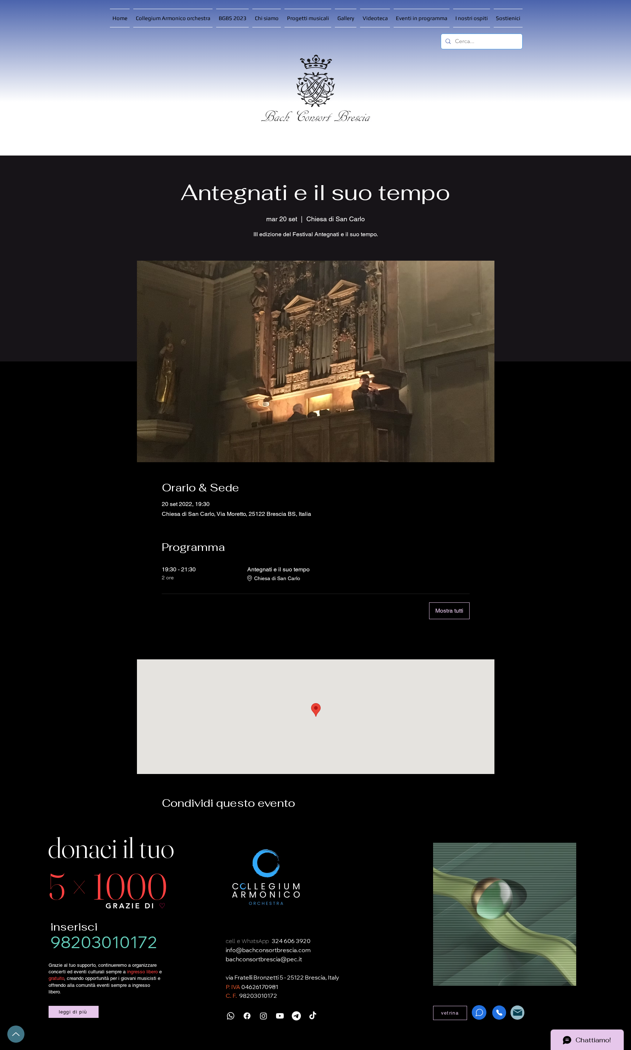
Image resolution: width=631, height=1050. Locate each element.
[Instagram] (263, 1015)
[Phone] (499, 1012)
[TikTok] (312, 1015)
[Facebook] (247, 1015)
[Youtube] (279, 1015)
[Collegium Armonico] (266, 877)
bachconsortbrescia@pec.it (264, 960)
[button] (308, 18)
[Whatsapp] (230, 1015)
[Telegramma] (296, 1015)
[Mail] (517, 1012)
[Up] (15, 1034)
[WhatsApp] (479, 1012)
